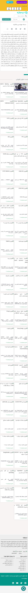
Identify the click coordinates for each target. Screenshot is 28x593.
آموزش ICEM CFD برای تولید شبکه (21, 180)
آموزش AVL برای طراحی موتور (21, 127)
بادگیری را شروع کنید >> (23, 96)
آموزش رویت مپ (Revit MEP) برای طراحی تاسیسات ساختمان (7, 267)
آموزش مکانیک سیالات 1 (22, 445)
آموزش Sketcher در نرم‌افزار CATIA (7, 180)
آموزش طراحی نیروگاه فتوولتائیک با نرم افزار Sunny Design (21, 338)
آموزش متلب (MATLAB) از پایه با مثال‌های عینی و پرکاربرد (7, 411)
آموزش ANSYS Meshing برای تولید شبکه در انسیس (7, 93)
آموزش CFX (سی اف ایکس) (22, 145)
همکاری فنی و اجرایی (8, 561)
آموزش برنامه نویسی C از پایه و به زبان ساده (7, 232)
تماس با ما (23, 560)
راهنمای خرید (22, 563)
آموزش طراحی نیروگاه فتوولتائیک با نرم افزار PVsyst (7, 320)
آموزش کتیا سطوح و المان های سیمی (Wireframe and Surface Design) (21, 393)
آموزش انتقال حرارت (23, 214)
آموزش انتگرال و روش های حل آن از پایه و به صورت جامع (7, 215)
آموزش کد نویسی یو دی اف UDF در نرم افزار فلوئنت (7, 393)
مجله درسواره (22, 570)
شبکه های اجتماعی (8, 565)
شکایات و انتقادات (21, 568)
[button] (24, 19)
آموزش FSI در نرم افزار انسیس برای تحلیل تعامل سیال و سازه (21, 163)
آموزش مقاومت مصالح (9, 428)
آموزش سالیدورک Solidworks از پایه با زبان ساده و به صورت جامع (7, 285)
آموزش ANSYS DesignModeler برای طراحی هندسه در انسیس (21, 93)
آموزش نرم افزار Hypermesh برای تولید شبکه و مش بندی (21, 480)
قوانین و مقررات (22, 561)
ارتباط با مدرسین (22, 566)
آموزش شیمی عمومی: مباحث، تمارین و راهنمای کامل (7, 303)
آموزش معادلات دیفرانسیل (22, 428)
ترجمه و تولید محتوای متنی (7, 563)
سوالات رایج (22, 565)
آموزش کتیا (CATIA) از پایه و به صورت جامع (7, 374)
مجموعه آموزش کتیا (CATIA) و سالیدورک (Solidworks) (21, 514)
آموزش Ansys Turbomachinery (7, 109)
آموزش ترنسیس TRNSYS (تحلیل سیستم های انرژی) (7, 250)
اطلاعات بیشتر (24, 548)
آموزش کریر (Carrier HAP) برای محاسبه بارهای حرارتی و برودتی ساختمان (21, 411)
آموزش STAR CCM (23, 197)
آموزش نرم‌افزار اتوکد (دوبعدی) (21, 496)
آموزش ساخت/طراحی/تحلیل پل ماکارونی (21, 285)
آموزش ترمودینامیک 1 (23, 249)
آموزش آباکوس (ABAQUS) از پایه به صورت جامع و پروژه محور (7, 197)
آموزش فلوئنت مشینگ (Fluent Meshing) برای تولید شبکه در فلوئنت (21, 356)
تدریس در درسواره (9, 560)
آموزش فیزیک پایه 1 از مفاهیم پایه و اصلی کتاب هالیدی (7, 356)
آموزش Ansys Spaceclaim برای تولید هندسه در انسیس (21, 110)
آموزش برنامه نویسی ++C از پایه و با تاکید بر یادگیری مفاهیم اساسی (21, 232)
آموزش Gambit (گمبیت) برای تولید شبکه (7, 163)
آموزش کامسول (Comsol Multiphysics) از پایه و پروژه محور (21, 375)
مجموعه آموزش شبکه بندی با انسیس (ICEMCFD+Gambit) (7, 497)
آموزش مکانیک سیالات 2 (8, 445)
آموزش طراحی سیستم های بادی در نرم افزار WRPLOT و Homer (21, 320)
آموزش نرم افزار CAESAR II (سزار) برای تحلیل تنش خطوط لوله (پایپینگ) (21, 462)
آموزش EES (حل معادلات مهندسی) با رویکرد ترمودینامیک (7, 146)
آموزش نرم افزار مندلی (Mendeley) (7, 480)
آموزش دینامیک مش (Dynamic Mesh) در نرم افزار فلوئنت (21, 267)
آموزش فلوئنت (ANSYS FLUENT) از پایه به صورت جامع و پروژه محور (7, 338)
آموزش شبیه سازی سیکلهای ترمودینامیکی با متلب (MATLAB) (21, 303)
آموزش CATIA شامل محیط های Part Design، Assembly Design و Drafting (7, 128)
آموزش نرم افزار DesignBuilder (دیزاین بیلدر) (7, 461)
